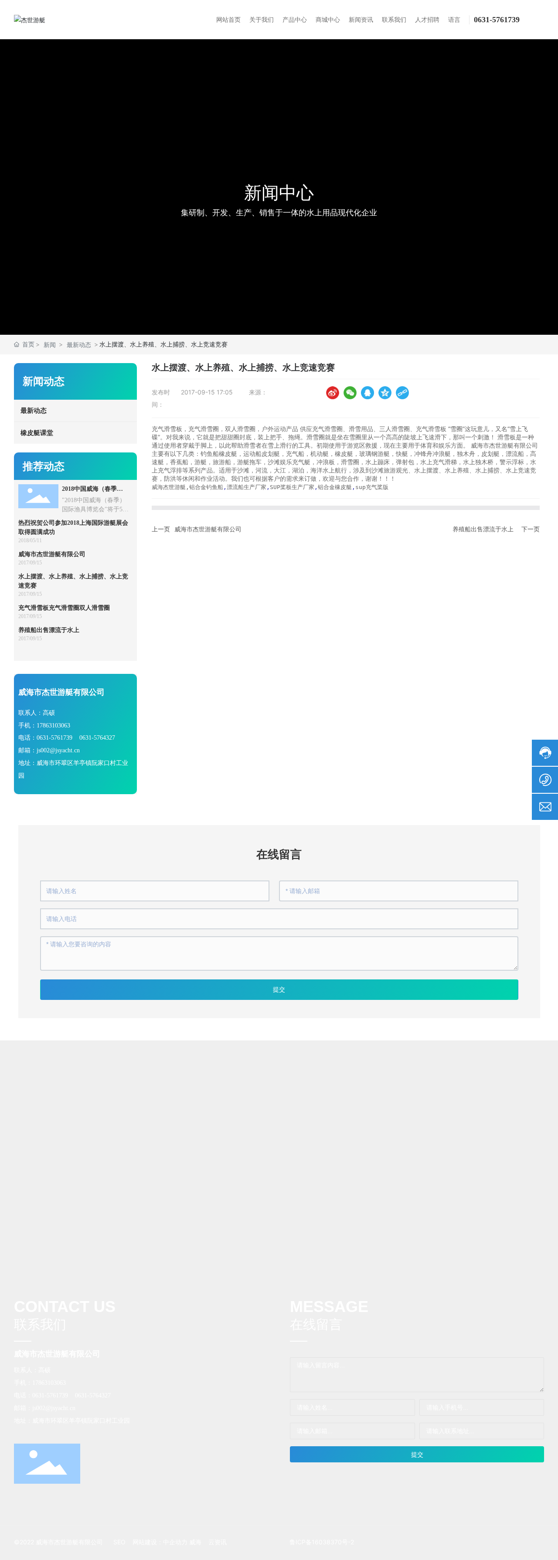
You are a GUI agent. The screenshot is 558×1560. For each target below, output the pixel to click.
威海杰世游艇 (169, 487)
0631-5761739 (497, 19)
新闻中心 (279, 192)
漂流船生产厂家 (246, 487)
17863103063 (53, 725)
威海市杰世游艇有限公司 (51, 554)
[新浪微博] (332, 392)
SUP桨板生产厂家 (292, 487)
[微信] (350, 392)
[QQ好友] (367, 392)
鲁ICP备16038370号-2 (321, 1542)
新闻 (50, 344)
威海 (195, 1542)
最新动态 (79, 344)
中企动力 (175, 1542)
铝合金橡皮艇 (335, 487)
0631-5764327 (97, 737)
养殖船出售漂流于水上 (48, 630)
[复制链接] (402, 392)
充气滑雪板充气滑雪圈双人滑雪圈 (64, 608)
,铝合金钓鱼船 (204, 487)
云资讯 (217, 1542)
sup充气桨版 (371, 487)
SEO (119, 1542)
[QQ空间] (384, 392)
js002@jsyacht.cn (58, 750)
